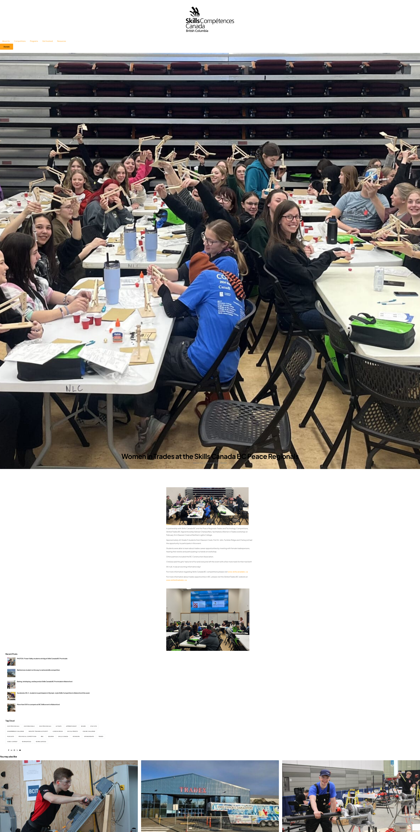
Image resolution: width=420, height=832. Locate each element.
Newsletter (214, 463)
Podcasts (10, 736)
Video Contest (12, 741)
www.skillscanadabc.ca (238, 572)
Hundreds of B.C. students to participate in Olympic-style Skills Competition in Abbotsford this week (53, 693)
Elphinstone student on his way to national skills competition (38, 670)
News (207, 463)
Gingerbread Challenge (15, 731)
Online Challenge (89, 731)
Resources (61, 41)
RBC (42, 736)
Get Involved (47, 41)
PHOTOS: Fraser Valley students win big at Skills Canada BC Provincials (42, 658)
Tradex (101, 736)
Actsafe (58, 726)
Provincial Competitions (27, 736)
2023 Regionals (29, 726)
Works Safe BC (41, 741)
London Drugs (58, 731)
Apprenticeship (71, 726)
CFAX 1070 (93, 726)
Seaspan (51, 736)
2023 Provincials (13, 726)
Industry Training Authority (38, 731)
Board (83, 726)
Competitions (20, 41)
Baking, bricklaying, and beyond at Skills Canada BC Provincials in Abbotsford (44, 681)
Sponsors (76, 736)
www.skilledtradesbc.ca (176, 580)
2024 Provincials (45, 726)
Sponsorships (89, 736)
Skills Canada (63, 736)
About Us (6, 41)
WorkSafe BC (26, 741)
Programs (34, 41)
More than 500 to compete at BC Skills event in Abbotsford (38, 704)
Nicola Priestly (72, 731)
